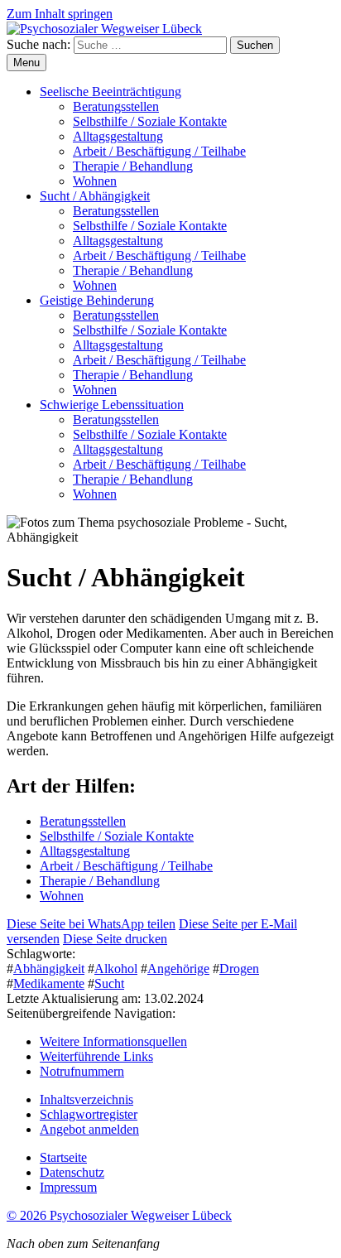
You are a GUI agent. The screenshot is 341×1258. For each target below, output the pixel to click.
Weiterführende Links (96, 1056)
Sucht (109, 983)
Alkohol (115, 969)
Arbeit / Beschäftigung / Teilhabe (159, 151)
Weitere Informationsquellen (113, 1041)
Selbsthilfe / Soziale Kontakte (150, 121)
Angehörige (178, 969)
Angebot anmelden (89, 1129)
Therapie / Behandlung (133, 166)
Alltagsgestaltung (118, 136)
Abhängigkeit (48, 969)
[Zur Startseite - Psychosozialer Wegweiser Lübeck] (104, 29)
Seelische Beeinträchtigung (110, 91)
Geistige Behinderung (97, 300)
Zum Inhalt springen (60, 14)
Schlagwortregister (88, 1114)
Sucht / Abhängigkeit (95, 196)
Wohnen (95, 181)
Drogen (239, 969)
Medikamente (48, 983)
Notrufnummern (82, 1071)
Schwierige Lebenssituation (112, 405)
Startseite (63, 1157)
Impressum (68, 1187)
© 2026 (119, 1215)
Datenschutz (72, 1172)
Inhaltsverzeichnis (86, 1099)
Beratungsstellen (116, 106)
